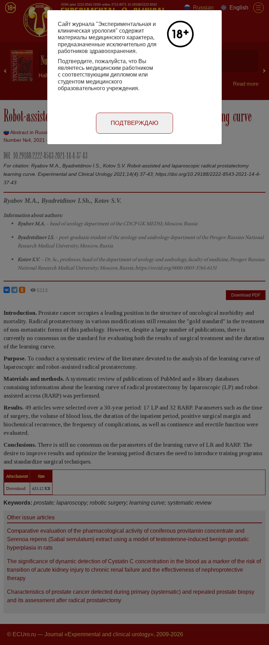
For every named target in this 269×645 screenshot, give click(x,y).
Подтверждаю (134, 123)
